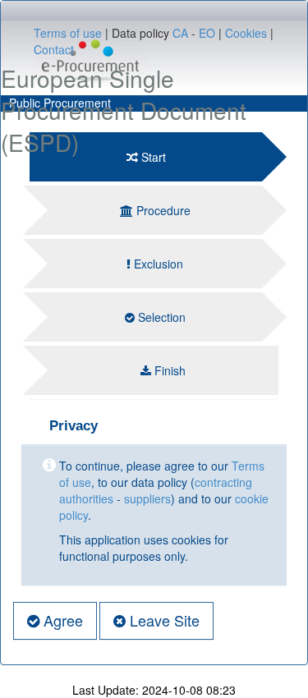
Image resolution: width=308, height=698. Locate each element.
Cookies (246, 33)
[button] (55, 621)
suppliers (147, 498)
